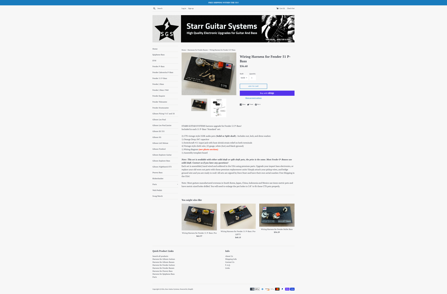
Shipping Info (231, 259)
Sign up (191, 8)
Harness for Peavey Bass (162, 271)
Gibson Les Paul (159, 119)
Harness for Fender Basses (163, 268)
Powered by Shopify (186, 289)
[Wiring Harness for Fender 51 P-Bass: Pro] (199, 217)
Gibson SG (156, 137)
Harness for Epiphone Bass (163, 274)
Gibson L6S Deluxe (160, 143)
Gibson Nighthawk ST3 (162, 166)
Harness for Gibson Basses (163, 262)
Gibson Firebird (159, 149)
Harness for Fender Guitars (163, 265)
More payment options (253, 98)
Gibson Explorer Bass (161, 160)
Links (227, 268)
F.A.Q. (227, 265)
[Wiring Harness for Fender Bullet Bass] (277, 215)
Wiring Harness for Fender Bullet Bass (277, 229)
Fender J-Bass (158, 84)
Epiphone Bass (158, 54)
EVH (154, 60)
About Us (229, 256)
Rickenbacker (157, 178)
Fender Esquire (158, 96)
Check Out (291, 8)
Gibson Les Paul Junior (161, 125)
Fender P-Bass (158, 66)
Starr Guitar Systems (172, 289)
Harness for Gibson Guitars (163, 259)
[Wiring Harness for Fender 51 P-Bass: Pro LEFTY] (238, 216)
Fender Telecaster (159, 102)
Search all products (160, 256)
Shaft (241, 74)
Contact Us (229, 262)
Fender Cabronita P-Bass (162, 72)
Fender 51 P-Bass (159, 78)
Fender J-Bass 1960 (160, 90)
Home (154, 49)
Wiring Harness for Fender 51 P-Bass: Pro (199, 233)
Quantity (252, 74)
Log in (184, 8)
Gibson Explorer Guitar (162, 155)
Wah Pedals (157, 190)
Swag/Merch (157, 196)
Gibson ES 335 (158, 131)
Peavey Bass (157, 172)
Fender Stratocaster (160, 107)
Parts (165, 184)
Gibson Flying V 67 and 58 (163, 113)
